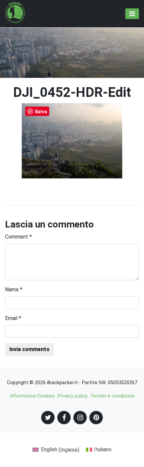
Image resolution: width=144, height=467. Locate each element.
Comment (18, 237)
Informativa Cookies (32, 396)
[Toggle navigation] (132, 13)
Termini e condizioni (112, 396)
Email (13, 318)
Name (13, 289)
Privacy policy (72, 396)
